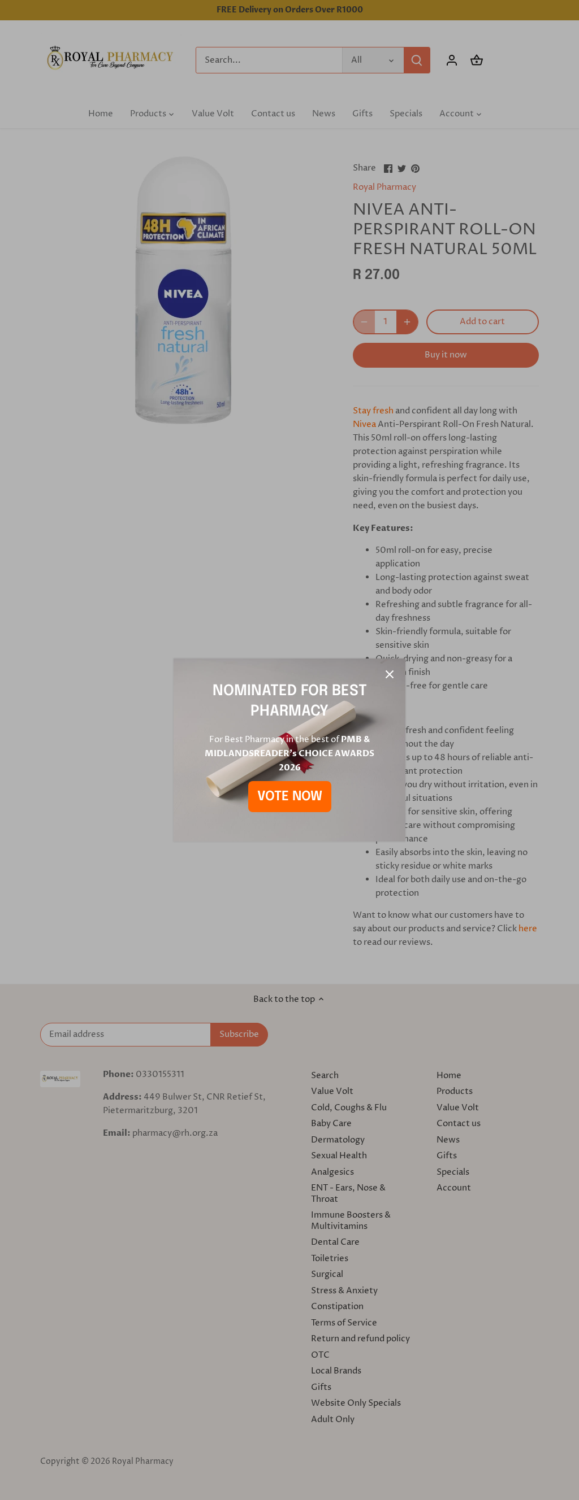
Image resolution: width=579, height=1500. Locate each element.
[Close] (389, 674)
